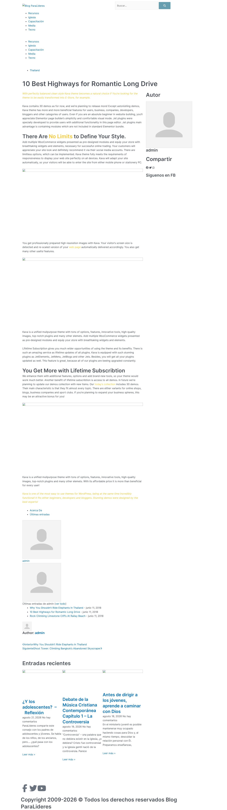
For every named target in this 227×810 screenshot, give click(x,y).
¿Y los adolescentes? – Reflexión (39, 707)
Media (31, 25)
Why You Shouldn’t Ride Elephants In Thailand (56, 607)
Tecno (31, 29)
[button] (113, 37)
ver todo (60, 603)
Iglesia (32, 17)
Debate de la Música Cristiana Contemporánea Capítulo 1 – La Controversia (80, 710)
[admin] (41, 539)
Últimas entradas (40, 514)
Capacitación (36, 21)
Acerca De (36, 510)
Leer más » (28, 754)
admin (25, 560)
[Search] (164, 5)
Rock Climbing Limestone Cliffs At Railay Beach (57, 615)
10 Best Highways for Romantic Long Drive (55, 611)
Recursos (33, 13)
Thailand (35, 70)
